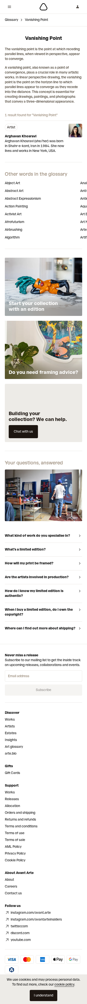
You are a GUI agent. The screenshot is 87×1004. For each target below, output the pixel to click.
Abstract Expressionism (23, 199)
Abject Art (12, 183)
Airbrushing (13, 230)
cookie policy (64, 984)
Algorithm (12, 237)
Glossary (11, 20)
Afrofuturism (14, 222)
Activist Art (13, 214)
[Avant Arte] (43, 7)
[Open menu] (9, 6)
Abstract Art (14, 191)
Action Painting (16, 206)
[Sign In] (77, 6)
